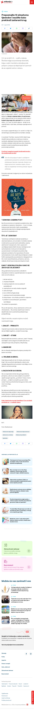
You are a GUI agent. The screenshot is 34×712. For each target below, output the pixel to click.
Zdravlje (4, 653)
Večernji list (5, 684)
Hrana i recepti (6, 663)
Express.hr (26, 686)
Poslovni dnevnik (13, 684)
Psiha (3, 656)
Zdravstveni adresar (7, 670)
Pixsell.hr (20, 686)
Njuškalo (4, 686)
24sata (9, 686)
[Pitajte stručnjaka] (32, 697)
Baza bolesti (5, 674)
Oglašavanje (5, 693)
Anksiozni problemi (21, 435)
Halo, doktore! (6, 667)
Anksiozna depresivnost (23, 431)
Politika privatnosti (6, 700)
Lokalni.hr (25, 684)
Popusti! (14, 686)
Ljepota (4, 660)
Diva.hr (20, 684)
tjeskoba (5, 438)
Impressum (5, 695)
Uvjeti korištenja (6, 698)
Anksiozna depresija (8, 431)
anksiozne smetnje (8, 435)
